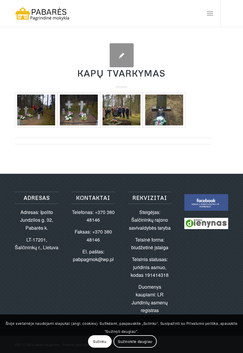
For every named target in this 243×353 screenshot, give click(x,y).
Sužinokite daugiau (135, 341)
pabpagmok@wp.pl (93, 259)
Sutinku (99, 341)
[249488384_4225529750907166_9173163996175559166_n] (36, 110)
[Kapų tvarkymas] (122, 55)
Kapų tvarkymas (121, 73)
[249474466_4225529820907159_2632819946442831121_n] (164, 110)
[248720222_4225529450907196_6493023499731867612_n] (78, 110)
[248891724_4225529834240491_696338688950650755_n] (121, 110)
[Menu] (210, 13)
